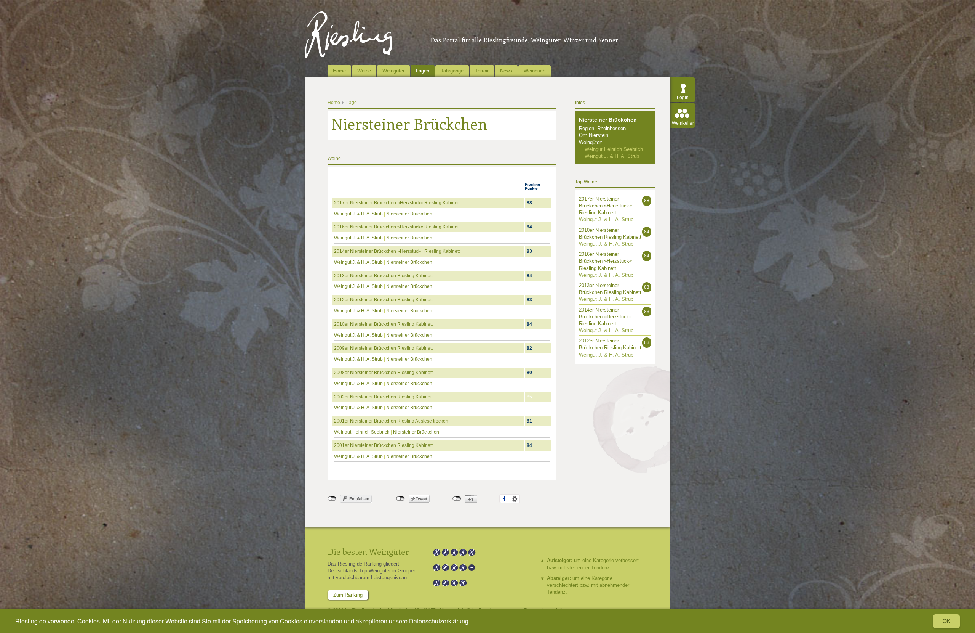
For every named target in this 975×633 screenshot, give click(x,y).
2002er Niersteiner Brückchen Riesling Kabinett (383, 397)
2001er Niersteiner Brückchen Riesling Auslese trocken (391, 421)
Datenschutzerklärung (438, 621)
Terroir (482, 71)
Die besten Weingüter (368, 551)
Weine (364, 71)
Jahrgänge (452, 71)
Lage (351, 102)
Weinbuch (534, 71)
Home (339, 71)
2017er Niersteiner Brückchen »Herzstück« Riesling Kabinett (397, 203)
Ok (946, 621)
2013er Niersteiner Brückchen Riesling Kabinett (383, 275)
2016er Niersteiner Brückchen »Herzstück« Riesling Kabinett (397, 227)
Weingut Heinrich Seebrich (362, 432)
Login (683, 97)
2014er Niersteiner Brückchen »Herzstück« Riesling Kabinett (397, 251)
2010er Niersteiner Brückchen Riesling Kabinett (383, 324)
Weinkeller (683, 123)
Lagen (422, 71)
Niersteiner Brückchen (409, 214)
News (506, 71)
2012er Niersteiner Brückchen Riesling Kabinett (383, 299)
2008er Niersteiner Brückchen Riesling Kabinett (383, 372)
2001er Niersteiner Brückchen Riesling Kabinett (383, 445)
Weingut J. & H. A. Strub (358, 214)
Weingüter (393, 71)
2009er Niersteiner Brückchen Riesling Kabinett (383, 348)
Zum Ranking (348, 595)
